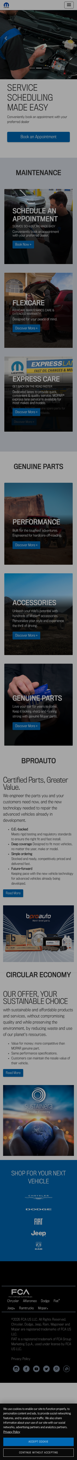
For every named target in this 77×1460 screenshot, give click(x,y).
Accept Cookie (38, 1441)
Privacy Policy (11, 1432)
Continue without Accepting (38, 1452)
